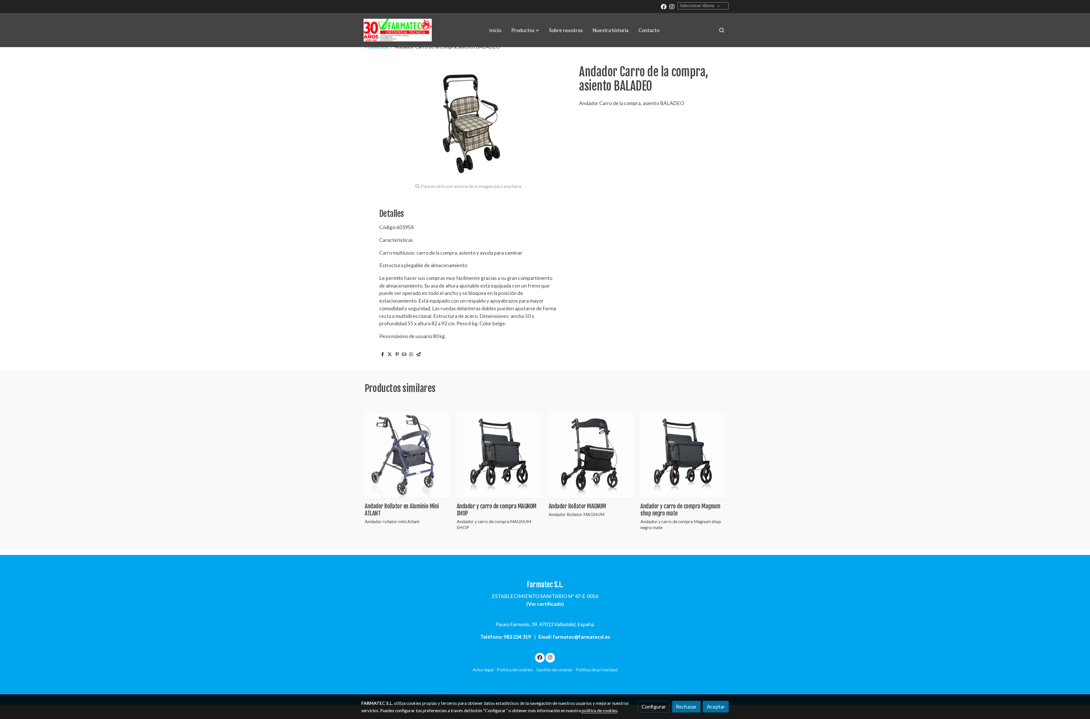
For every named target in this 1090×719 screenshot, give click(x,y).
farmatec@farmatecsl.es (581, 637)
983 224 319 (517, 637)
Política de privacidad (596, 669)
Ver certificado (545, 604)
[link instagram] (671, 6)
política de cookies (599, 710)
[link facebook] (663, 6)
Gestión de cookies (554, 669)
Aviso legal (483, 669)
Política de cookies (515, 669)
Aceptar (716, 706)
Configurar (654, 706)
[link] (398, 30)
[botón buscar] (722, 30)
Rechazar (686, 706)
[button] (525, 30)
